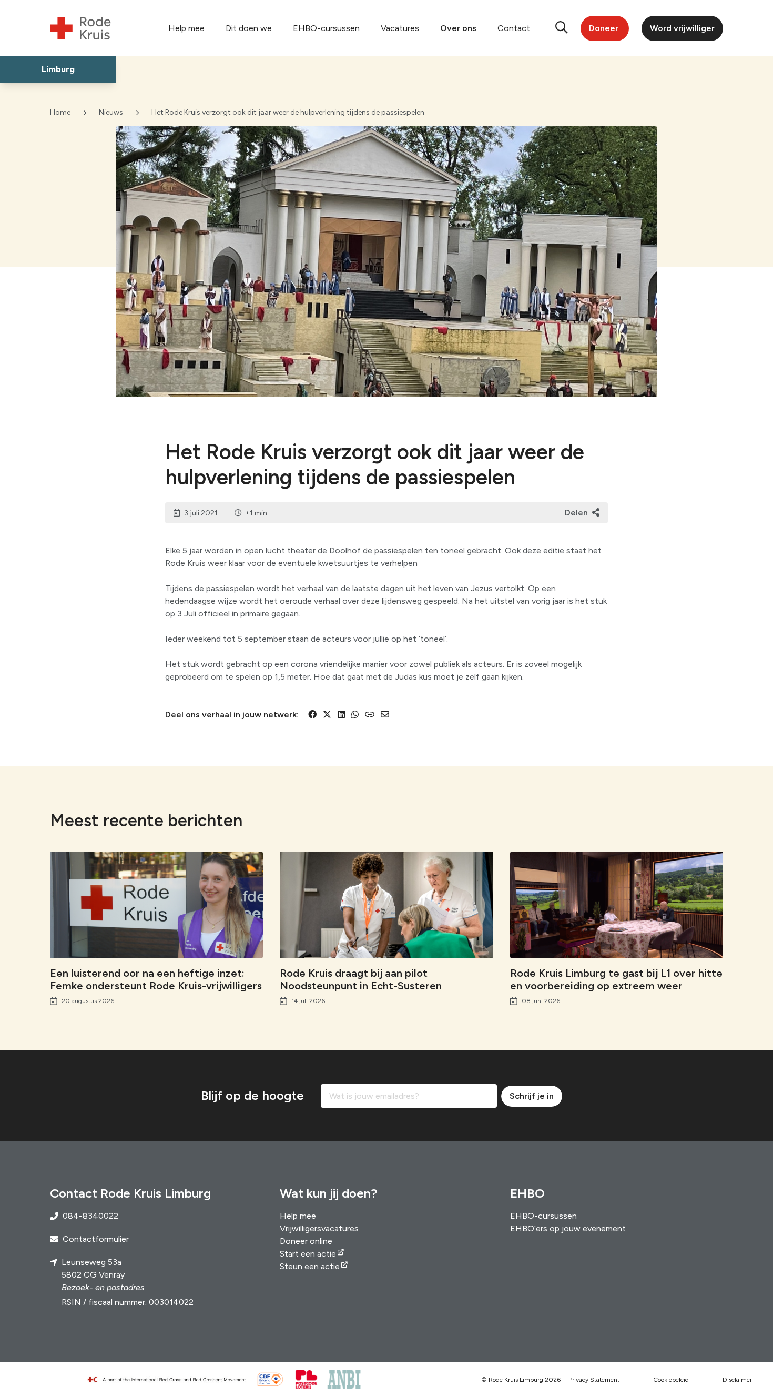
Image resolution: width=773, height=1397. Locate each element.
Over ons (458, 28)
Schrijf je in (532, 1096)
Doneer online (306, 1241)
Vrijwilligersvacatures (319, 1228)
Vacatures (400, 28)
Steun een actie (310, 1266)
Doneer (603, 28)
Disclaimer (737, 1379)
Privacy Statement (593, 1379)
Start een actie (308, 1254)
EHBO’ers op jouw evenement (568, 1228)
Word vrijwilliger (682, 28)
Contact (513, 28)
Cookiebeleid (671, 1379)
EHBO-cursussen (326, 28)
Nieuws (111, 112)
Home (60, 112)
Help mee (186, 28)
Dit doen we (249, 28)
